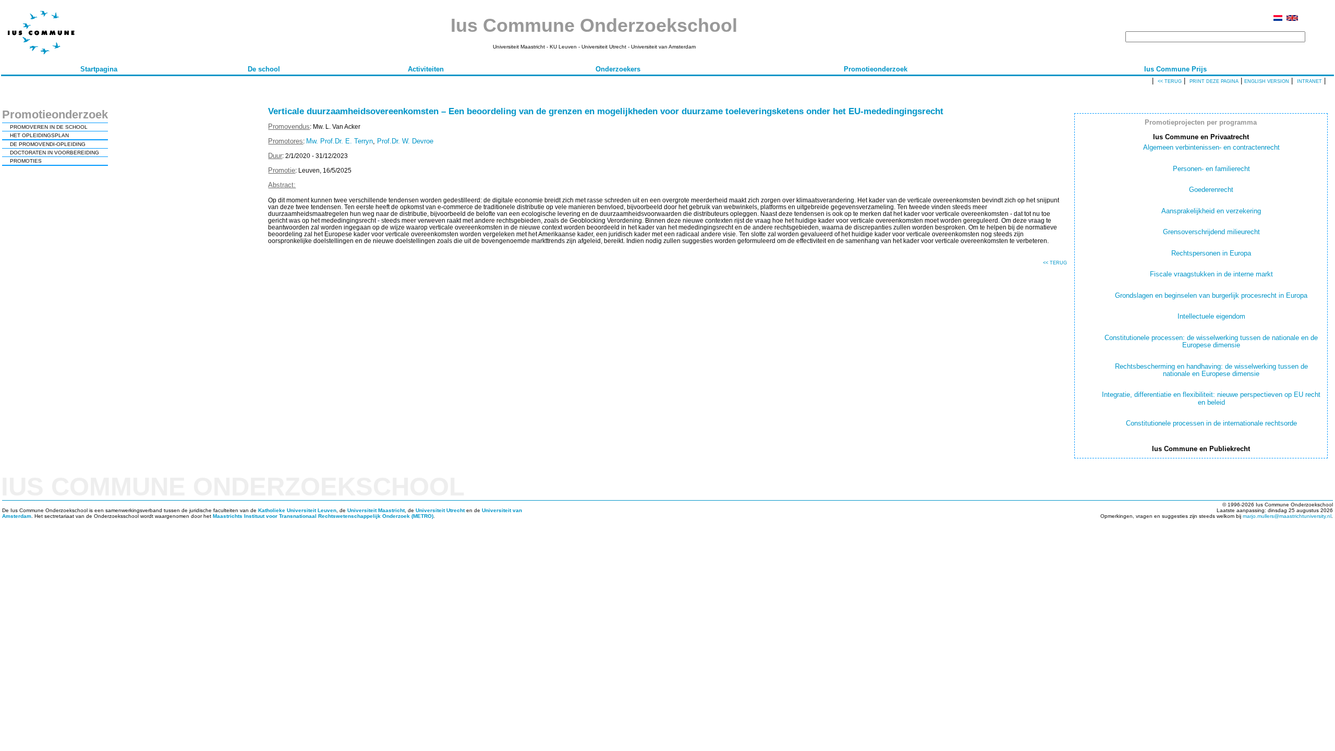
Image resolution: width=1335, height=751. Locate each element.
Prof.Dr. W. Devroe (405, 141)
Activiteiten (426, 69)
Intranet (1309, 81)
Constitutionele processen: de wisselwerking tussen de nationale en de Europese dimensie (1211, 341)
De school (264, 69)
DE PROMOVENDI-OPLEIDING (48, 144)
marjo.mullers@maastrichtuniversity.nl (1287, 516)
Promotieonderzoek (875, 69)
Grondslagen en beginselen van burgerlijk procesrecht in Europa (1211, 295)
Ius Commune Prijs (1175, 69)
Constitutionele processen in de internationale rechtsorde (1211, 423)
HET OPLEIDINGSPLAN (39, 135)
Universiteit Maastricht (376, 510)
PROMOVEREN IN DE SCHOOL (49, 127)
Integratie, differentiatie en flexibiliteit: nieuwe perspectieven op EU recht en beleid (1211, 398)
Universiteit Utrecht (440, 510)
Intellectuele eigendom (1211, 316)
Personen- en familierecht (1211, 169)
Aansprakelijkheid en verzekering (1211, 211)
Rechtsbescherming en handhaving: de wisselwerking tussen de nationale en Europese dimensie (1211, 370)
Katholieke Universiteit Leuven (297, 510)
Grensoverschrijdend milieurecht (1211, 232)
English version (1266, 81)
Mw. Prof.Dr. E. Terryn (339, 141)
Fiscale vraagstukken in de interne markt (1211, 274)
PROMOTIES (26, 161)
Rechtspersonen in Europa (1211, 253)
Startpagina (98, 69)
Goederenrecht (1211, 189)
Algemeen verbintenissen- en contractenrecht (1211, 147)
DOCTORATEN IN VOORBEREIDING (54, 152)
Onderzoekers (618, 69)
